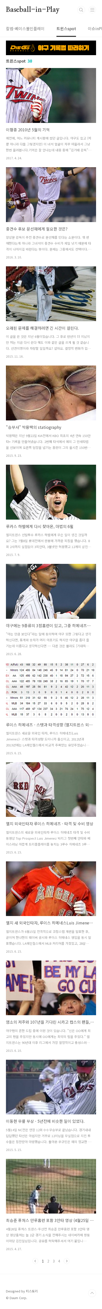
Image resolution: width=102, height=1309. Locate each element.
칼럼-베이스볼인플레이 (25, 28)
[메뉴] (92, 9)
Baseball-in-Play (33, 9)
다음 (67, 1261)
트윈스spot (66, 28)
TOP (92, 1293)
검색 (81, 10)
